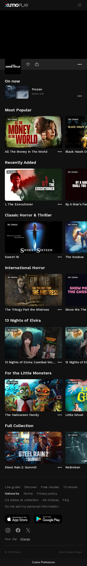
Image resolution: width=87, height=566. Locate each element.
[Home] (16, 5)
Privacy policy (47, 493)
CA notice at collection (21, 500)
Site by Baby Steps (70, 552)
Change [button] (25, 539)
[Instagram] (8, 530)
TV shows (70, 487)
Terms (28, 493)
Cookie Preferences (43, 562)
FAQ (66, 500)
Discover (30, 487)
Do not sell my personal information (31, 506)
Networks (12, 493)
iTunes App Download (17, 519)
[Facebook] (18, 530)
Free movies (50, 487)
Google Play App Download (48, 519)
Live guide (12, 487)
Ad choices (50, 500)
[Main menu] (79, 5)
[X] (28, 530)
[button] (43, 91)
